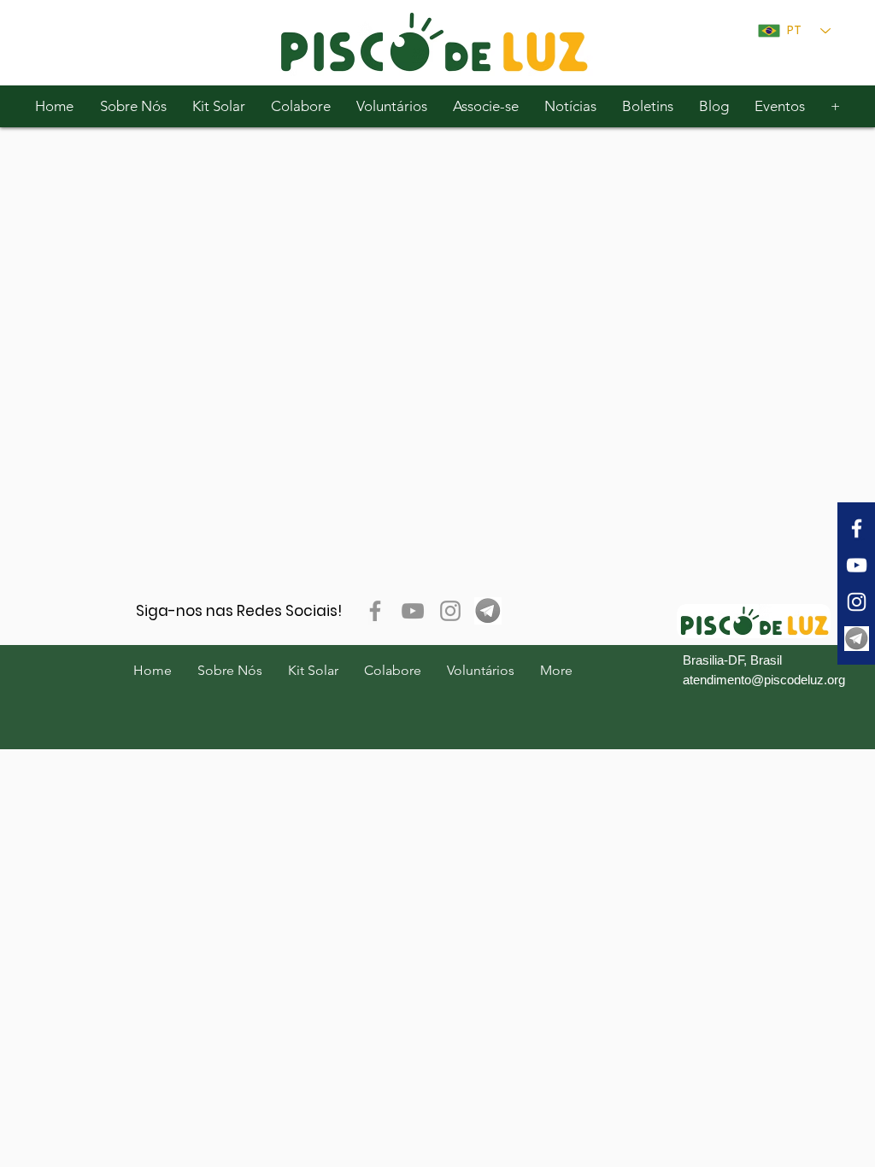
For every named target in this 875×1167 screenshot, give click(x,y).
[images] (856, 638)
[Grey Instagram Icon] (450, 611)
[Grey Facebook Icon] (375, 611)
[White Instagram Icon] (856, 601)
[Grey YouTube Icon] (412, 611)
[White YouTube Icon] (856, 565)
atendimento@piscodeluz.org (764, 679)
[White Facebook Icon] (856, 528)
